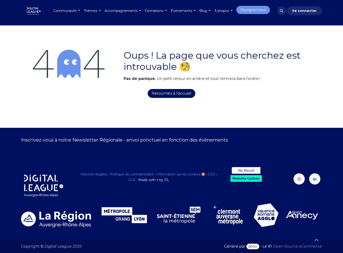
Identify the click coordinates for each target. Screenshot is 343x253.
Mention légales (94, 174)
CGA (132, 180)
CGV (211, 174)
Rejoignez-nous (253, 10)
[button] (281, 10)
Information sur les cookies (178, 174)
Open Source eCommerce (297, 246)
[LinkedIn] (314, 178)
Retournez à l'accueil (171, 93)
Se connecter (304, 11)
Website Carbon (246, 178)
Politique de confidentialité (132, 174)
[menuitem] (67, 11)
